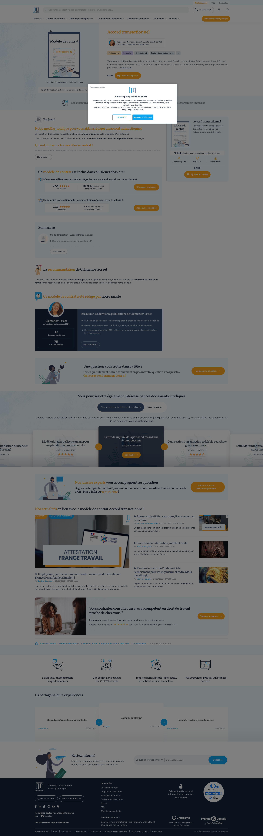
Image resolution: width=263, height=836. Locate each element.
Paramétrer (121, 117)
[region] (132, 104)
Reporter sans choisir (97, 87)
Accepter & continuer (143, 117)
